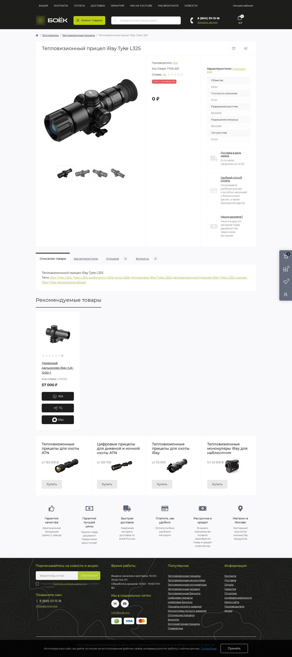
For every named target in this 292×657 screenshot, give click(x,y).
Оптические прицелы (181, 615)
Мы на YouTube (141, 5)
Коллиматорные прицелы (184, 623)
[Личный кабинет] (285, 294)
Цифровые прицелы (180, 597)
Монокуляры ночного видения (187, 610)
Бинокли (173, 619)
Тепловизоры (50, 35)
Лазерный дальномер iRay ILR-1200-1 (57, 367)
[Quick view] (74, 317)
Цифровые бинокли (180, 602)
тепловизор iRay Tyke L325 (151, 277)
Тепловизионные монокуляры (186, 580)
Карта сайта (231, 602)
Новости (191, 5)
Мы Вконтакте (168, 5)
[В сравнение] (245, 48)
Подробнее (209, 648)
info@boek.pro (120, 612)
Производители (234, 606)
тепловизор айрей (71, 282)
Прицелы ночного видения (185, 606)
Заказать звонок (207, 22)
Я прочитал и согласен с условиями (70, 585)
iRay (175, 62)
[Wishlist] (74, 325)
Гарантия (117, 5)
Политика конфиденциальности (70, 584)
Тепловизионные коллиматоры (187, 584)
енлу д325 (122, 277)
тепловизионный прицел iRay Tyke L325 (203, 277)
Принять (234, 648)
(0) (164, 74)
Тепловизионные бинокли (184, 593)
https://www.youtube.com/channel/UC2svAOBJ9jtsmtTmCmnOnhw (125, 604)
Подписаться (89, 575)
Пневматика (175, 628)
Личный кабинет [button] (243, 5)
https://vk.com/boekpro (115, 604)
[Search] (115, 20)
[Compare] (74, 333)
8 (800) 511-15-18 (208, 18)
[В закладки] (233, 48)
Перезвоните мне (46, 606)
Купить (52, 484)
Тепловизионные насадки (184, 589)
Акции (43, 5)
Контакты (61, 5)
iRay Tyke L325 (61, 277)
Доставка (98, 5)
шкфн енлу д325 (101, 277)
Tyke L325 (80, 277)
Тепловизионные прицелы (78, 35)
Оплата (79, 5)
